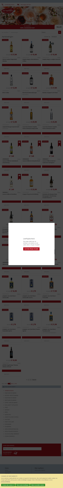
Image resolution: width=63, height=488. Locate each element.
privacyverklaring (5, 481)
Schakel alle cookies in (8, 485)
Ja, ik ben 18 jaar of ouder (31, 248)
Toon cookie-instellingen (23, 485)
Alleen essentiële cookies (37, 485)
